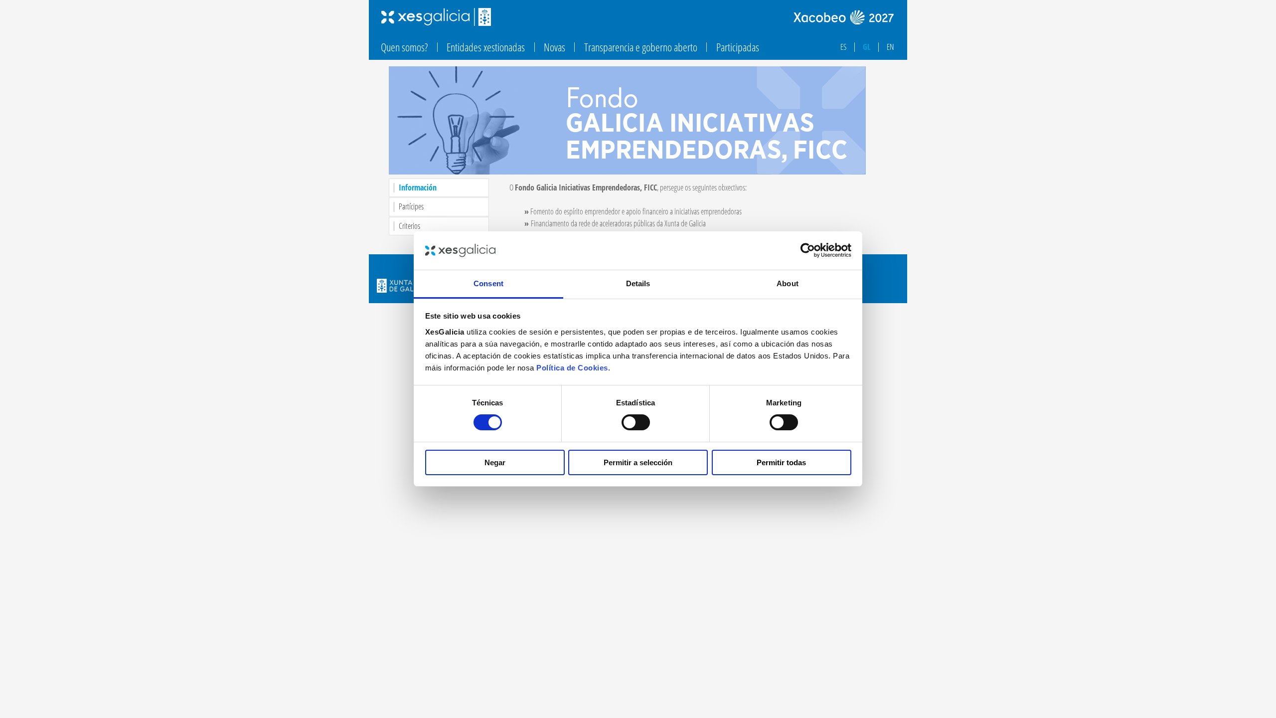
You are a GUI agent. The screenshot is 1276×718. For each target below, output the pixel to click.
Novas (554, 47)
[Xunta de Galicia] (402, 287)
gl (866, 46)
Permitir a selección (638, 462)
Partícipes (411, 206)
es (843, 46)
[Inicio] (436, 17)
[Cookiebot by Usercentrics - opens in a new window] (807, 250)
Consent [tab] (488, 283)
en (890, 46)
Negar (494, 462)
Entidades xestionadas (486, 47)
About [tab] (787, 283)
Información (420, 187)
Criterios (409, 226)
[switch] (636, 422)
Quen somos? (404, 47)
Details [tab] (638, 283)
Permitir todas (781, 462)
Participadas (737, 47)
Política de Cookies (572, 367)
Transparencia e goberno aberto (640, 47)
